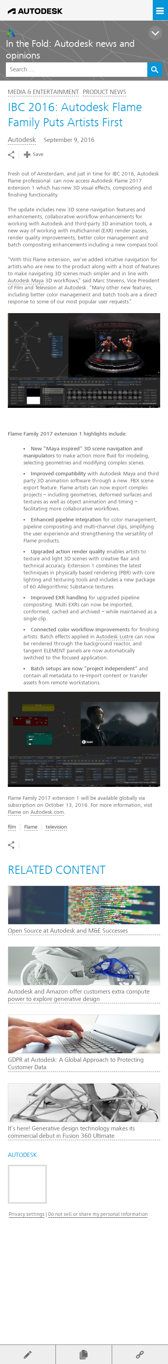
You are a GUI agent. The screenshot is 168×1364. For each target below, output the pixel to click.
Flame (14, 812)
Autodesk (22, 140)
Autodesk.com (47, 812)
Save (38, 154)
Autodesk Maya (26, 280)
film (12, 827)
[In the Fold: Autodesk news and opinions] (87, 33)
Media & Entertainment (43, 92)
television (56, 827)
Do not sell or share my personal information (98, 1214)
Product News (104, 92)
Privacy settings (27, 1214)
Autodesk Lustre (114, 636)
